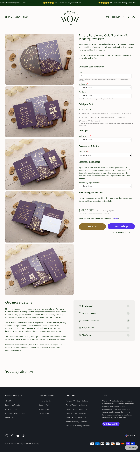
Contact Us (9, 417)
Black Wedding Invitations (76, 413)
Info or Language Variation (89, 183)
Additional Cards (85, 110)
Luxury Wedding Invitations (76, 409)
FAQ (107, 17)
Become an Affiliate (12, 405)
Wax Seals (83, 152)
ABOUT (17, 17)
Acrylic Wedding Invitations (76, 405)
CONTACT (116, 17)
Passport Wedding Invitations (77, 401)
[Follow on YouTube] (17, 435)
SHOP (7, 17)
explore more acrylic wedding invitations (113, 55)
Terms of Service (45, 401)
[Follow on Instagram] (6, 435)
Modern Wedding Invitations (76, 421)
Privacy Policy (44, 413)
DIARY (25, 17)
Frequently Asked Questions (15, 413)
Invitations (83, 84)
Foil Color (82, 92)
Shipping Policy (44, 405)
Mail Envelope (84, 136)
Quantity (82, 72)
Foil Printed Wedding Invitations (78, 426)
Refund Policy (44, 409)
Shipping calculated (94, 214)
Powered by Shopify (32, 443)
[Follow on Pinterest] (12, 435)
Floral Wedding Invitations (76, 417)
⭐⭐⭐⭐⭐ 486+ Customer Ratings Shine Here (46, 3)
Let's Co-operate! (11, 409)
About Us (8, 401)
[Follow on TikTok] (23, 435)
